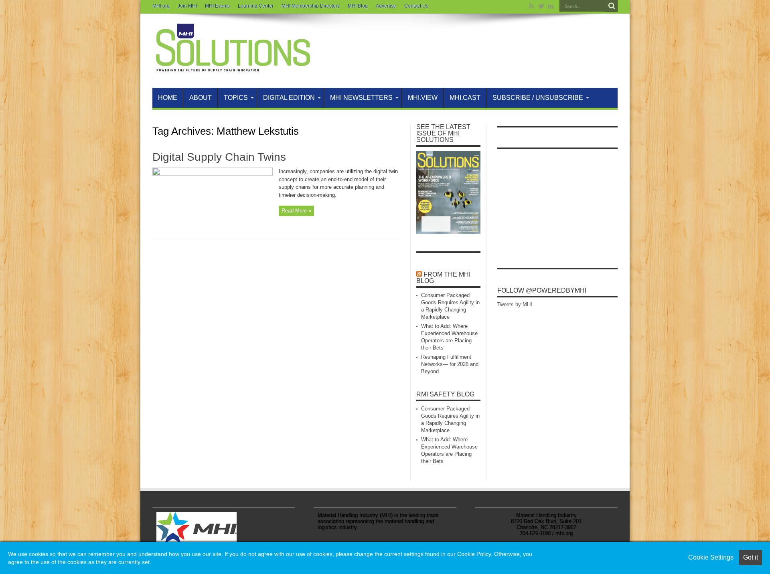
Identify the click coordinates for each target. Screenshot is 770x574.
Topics (236, 97)
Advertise (386, 6)
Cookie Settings (711, 557)
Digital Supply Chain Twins (219, 157)
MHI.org (161, 6)
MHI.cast (465, 97)
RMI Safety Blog (445, 394)
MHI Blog (358, 6)
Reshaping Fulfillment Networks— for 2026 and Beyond (449, 364)
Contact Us (416, 6)
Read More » (296, 211)
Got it (750, 557)
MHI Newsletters (361, 97)
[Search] (612, 6)
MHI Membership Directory (311, 6)
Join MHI (187, 6)
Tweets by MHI (514, 304)
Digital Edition (289, 97)
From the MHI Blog (443, 277)
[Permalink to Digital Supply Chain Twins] (212, 174)
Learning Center (256, 6)
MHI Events (217, 6)
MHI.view (423, 97)
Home (167, 97)
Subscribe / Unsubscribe (537, 97)
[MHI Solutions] (232, 67)
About (200, 97)
